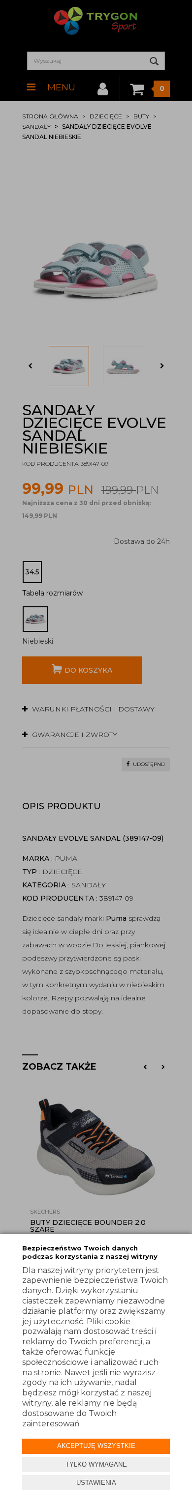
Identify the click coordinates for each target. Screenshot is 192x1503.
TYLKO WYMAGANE (96, 1464)
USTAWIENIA (96, 1482)
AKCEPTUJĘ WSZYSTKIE (96, 1445)
